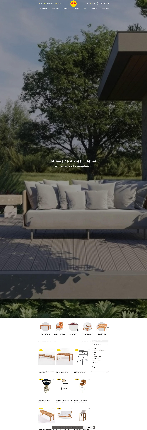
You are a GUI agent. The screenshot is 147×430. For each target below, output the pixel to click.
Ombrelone (95, 348)
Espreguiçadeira (96, 362)
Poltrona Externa (96, 360)
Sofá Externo (96, 358)
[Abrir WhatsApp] (144, 427)
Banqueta (95, 354)
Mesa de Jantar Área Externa (99, 350)
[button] (92, 3)
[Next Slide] (108, 327)
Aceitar (88, 427)
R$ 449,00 (101, 372)
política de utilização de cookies (75, 428)
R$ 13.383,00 (106, 372)
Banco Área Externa (97, 356)
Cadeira (94, 352)
